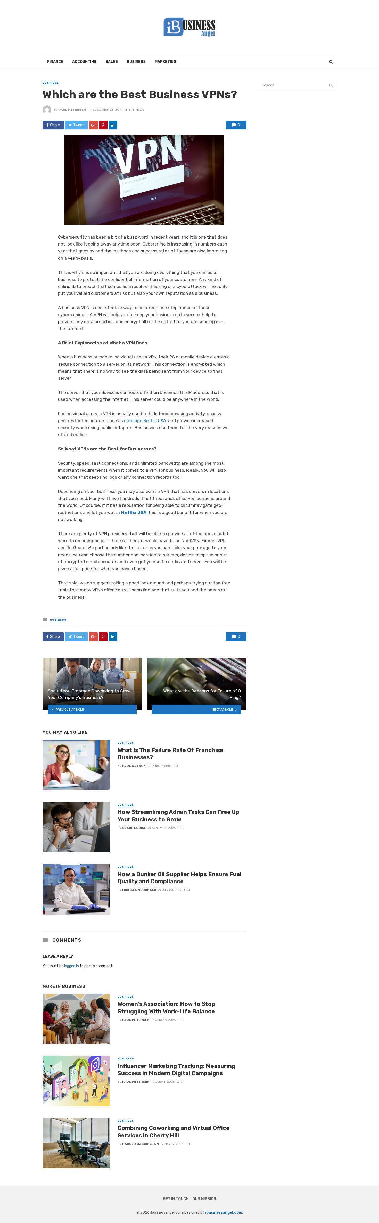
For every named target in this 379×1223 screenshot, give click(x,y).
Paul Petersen (72, 109)
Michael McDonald (139, 890)
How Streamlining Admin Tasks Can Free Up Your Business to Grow (178, 815)
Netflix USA (133, 512)
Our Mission (204, 1199)
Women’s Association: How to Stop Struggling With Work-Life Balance (166, 1007)
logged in (71, 966)
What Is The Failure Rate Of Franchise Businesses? (170, 754)
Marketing (165, 62)
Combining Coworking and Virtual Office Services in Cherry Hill (173, 1131)
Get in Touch (175, 1199)
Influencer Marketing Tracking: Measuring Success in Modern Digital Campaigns (176, 1070)
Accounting (84, 62)
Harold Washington (140, 1144)
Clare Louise (134, 828)
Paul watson (134, 766)
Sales (111, 62)
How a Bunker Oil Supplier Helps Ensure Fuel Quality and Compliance (180, 878)
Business (136, 62)
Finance (55, 62)
